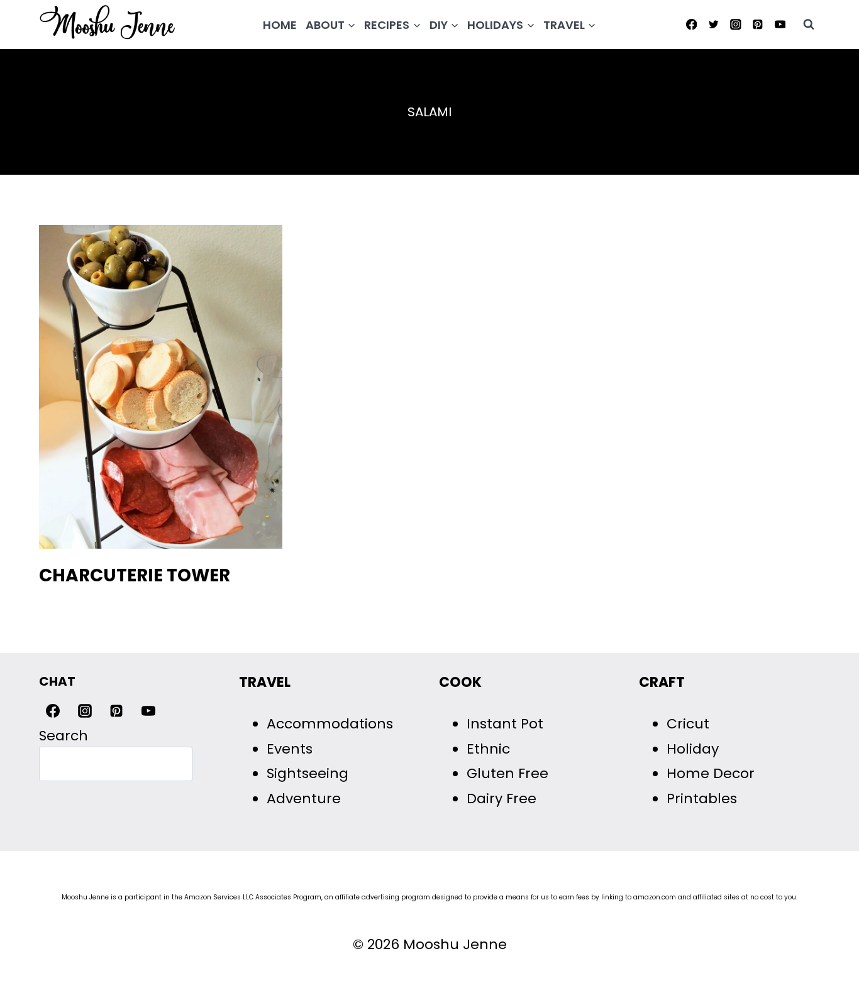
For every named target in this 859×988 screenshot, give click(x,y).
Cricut (688, 723)
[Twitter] (713, 24)
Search (63, 735)
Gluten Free (507, 773)
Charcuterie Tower (134, 575)
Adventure (304, 798)
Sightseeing (307, 773)
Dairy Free (501, 798)
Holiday (693, 749)
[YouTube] (780, 24)
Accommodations (330, 723)
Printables (702, 798)
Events (290, 749)
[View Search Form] (808, 24)
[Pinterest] (758, 24)
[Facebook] (691, 24)
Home (280, 25)
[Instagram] (735, 24)
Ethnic (488, 749)
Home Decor (711, 773)
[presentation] (160, 387)
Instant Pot (505, 723)
